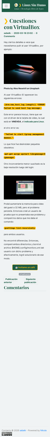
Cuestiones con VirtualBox (22, 23)
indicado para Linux (34, 121)
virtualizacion (24, 274)
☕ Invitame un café (25, 267)
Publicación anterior (10, 281)
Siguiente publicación (30, 281)
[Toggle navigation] (6, 6)
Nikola (43, 430)
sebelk (7, 33)
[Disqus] (25, 321)
